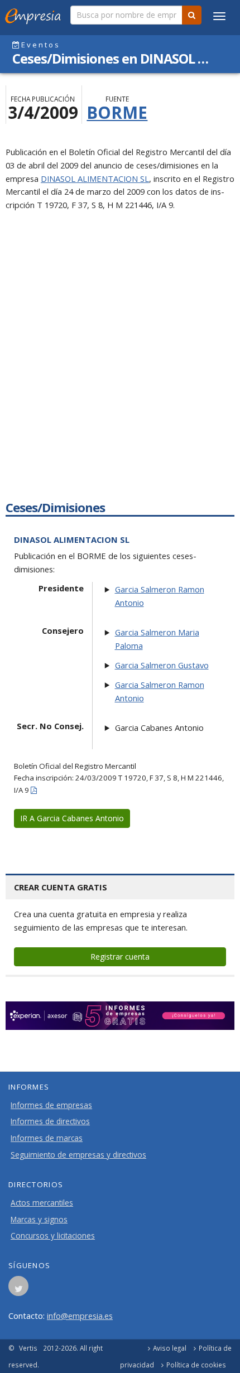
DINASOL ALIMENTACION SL (95, 178)
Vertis (28, 1347)
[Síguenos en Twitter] (18, 1289)
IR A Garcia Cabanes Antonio (72, 818)
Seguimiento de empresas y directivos (78, 1155)
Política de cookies (196, 1364)
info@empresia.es (80, 1315)
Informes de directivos (50, 1121)
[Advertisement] (120, 365)
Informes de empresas (51, 1105)
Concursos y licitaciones (53, 1236)
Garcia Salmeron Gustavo (162, 665)
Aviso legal (169, 1347)
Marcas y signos (39, 1220)
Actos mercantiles (42, 1203)
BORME (117, 112)
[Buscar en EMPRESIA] (191, 15)
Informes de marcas (47, 1138)
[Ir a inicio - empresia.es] (35, 14)
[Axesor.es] (120, 1015)
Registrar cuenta (120, 956)
